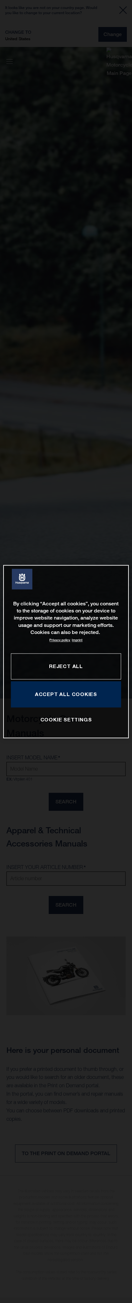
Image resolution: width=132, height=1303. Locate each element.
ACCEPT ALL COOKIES (66, 694)
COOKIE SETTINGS (66, 720)
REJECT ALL (66, 666)
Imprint (77, 640)
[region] (65, 651)
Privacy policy (59, 640)
